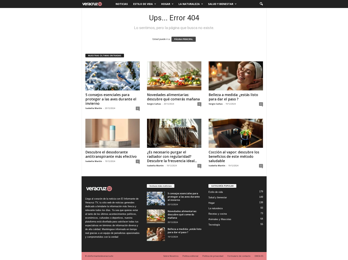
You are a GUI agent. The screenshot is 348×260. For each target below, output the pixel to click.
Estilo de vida (143, 4)
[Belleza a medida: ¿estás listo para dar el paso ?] (236, 75)
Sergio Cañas (154, 103)
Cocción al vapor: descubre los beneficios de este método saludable (234, 156)
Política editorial (190, 256)
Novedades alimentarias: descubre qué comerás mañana (173, 96)
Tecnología (214, 224)
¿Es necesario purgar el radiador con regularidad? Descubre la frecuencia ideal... (172, 156)
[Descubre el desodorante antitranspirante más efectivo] (112, 133)
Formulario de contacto (238, 256)
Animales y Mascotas (219, 219)
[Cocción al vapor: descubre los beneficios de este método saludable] (236, 133)
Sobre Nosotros (170, 256)
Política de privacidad (212, 256)
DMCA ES (259, 256)
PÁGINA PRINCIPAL (183, 39)
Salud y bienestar (220, 4)
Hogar (165, 4)
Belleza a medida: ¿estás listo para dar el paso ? (233, 96)
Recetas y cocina (217, 213)
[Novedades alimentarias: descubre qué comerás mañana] (174, 75)
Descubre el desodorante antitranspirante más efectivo (111, 154)
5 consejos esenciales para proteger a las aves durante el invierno (110, 99)
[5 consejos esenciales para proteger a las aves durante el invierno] (112, 75)
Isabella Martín (93, 108)
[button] (261, 4)
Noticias (122, 4)
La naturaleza (189, 4)
